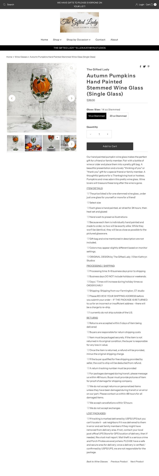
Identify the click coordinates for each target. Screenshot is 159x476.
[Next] (71, 98)
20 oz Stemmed (118, 115)
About (114, 39)
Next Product (136, 461)
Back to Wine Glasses (97, 461)
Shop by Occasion (78, 39)
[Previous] (12, 98)
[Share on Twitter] (144, 66)
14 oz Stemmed (96, 115)
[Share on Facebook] (141, 66)
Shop (56, 39)
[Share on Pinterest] (148, 66)
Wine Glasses (21, 57)
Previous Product (119, 461)
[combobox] (27, 4)
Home (44, 39)
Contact (100, 39)
